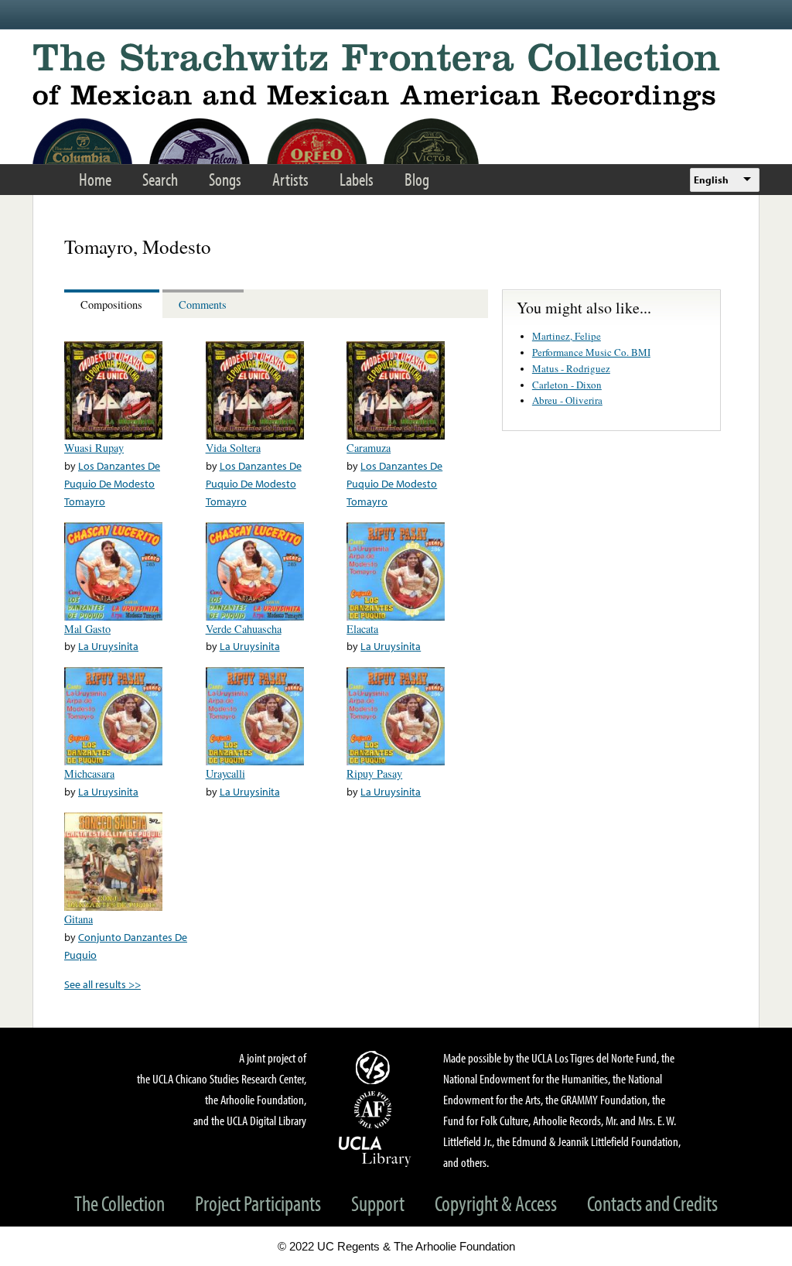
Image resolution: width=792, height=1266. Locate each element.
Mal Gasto (87, 628)
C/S (375, 1067)
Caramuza (368, 447)
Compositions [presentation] (111, 304)
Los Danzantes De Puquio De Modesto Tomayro (112, 483)
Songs (225, 179)
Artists (290, 179)
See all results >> (102, 984)
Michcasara (89, 773)
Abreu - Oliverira (567, 400)
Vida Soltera (233, 447)
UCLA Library (375, 1150)
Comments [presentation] (203, 304)
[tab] (113, 303)
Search (160, 179)
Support (378, 1202)
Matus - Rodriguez (571, 368)
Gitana (78, 919)
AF (375, 1109)
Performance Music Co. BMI (591, 352)
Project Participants (258, 1202)
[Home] (396, 77)
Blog (417, 179)
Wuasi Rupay (94, 447)
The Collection (119, 1202)
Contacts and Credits (652, 1202)
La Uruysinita (108, 645)
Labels (357, 179)
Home (95, 179)
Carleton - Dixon (567, 385)
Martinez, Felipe (566, 336)
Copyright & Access (496, 1202)
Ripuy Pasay (374, 773)
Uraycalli (225, 773)
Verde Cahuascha (244, 628)
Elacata (362, 628)
